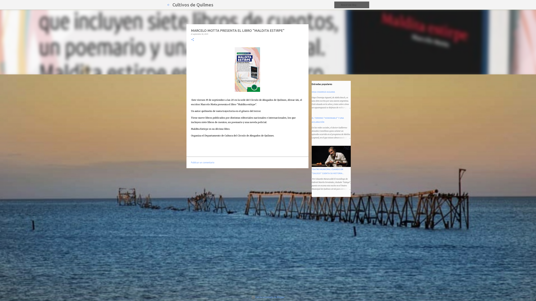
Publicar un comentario (202, 162)
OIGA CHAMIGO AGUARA (323, 92)
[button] (192, 40)
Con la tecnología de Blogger (270, 297)
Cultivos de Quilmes (192, 4)
